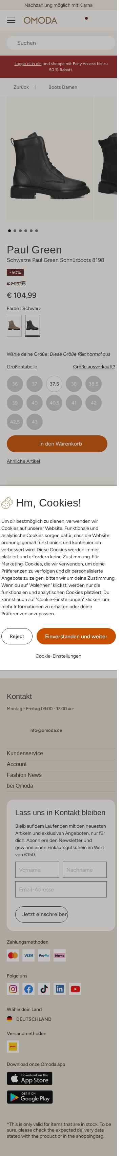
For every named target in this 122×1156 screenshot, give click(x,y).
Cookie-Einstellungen (58, 656)
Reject (17, 636)
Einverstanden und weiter (76, 636)
